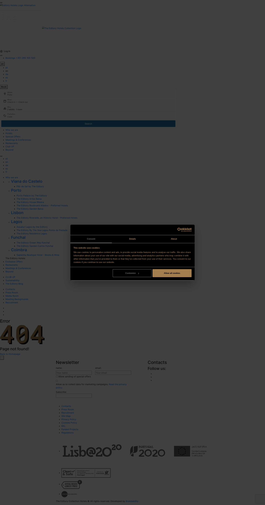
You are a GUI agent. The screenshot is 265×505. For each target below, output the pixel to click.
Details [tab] (132, 239)
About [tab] (174, 239)
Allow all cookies (172, 273)
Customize (130, 273)
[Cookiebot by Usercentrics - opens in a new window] (179, 230)
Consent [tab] (91, 239)
